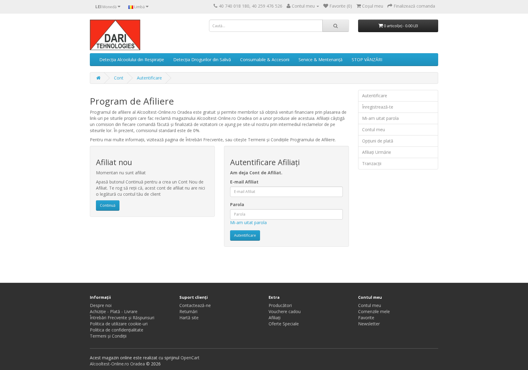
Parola (237, 204)
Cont (118, 78)
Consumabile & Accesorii (264, 59)
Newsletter (369, 324)
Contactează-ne (195, 305)
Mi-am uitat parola (248, 222)
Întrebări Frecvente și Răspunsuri (122, 317)
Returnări (188, 311)
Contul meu (373, 129)
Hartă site (189, 317)
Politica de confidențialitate (116, 330)
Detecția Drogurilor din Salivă (202, 59)
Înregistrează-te (377, 107)
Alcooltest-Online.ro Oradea (117, 364)
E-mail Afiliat (244, 182)
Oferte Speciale (284, 324)
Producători (280, 305)
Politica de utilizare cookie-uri (119, 324)
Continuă (108, 205)
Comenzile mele (374, 311)
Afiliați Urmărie (376, 152)
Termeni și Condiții (108, 336)
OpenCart (190, 358)
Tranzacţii (371, 163)
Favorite (366, 317)
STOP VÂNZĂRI (367, 59)
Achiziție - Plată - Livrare (114, 311)
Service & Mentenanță (321, 59)
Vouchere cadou (285, 311)
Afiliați (274, 317)
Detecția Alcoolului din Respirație (131, 59)
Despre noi (101, 305)
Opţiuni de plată (377, 141)
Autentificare (149, 78)
